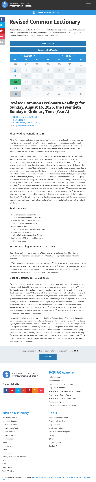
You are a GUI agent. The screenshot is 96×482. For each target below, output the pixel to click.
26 (15, 64)
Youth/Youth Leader (10, 471)
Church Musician (9, 435)
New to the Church (9, 417)
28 (37, 64)
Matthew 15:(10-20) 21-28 (26, 125)
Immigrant (6, 446)
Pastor (4, 449)
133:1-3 (19, 120)
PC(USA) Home (55, 377)
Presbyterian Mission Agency (60, 395)
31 (70, 64)
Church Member (8, 431)
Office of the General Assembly (61, 384)
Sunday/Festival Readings (48, 50)
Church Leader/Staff (10, 428)
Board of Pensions (56, 380)
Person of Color (8, 453)
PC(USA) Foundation (57, 388)
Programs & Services (57, 421)
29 (48, 64)
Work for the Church (57, 428)
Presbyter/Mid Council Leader (14, 456)
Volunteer (6, 460)
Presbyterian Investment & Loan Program (65, 391)
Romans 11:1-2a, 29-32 (28, 122)
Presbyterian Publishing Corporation (63, 398)
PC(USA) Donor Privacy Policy (56, 477)
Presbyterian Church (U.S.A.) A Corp (63, 405)
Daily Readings (48, 43)
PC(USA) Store (54, 424)
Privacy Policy (37, 477)
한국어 (52, 439)
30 (59, 64)
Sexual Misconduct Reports (59, 431)
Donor (4, 442)
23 (15, 88)
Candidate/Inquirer (10, 421)
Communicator (8, 439)
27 (26, 64)
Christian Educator (9, 424)
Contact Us (48, 357)
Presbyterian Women (57, 402)
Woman (5, 464)
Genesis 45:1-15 (25, 117)
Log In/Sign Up (55, 442)
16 (15, 82)
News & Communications (59, 417)
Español (52, 435)
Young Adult (7, 467)
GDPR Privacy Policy (77, 477)
